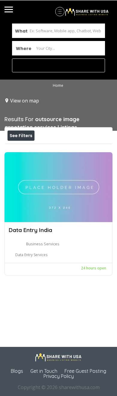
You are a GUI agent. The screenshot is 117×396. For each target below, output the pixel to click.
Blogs (17, 371)
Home (58, 85)
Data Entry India (30, 230)
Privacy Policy (59, 376)
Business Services (42, 244)
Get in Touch (43, 371)
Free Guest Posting (85, 371)
